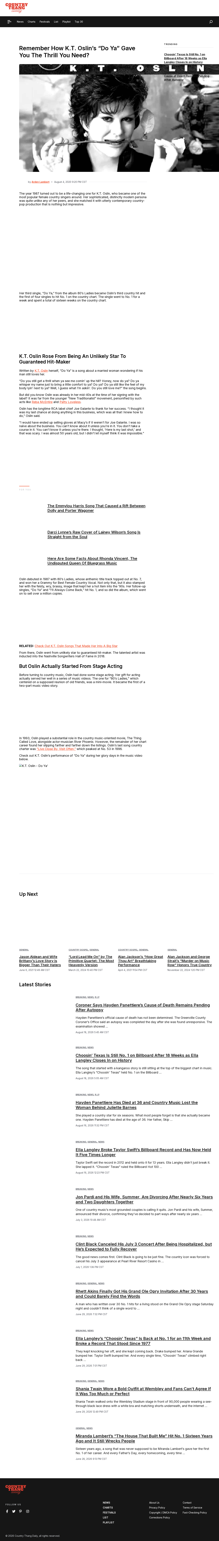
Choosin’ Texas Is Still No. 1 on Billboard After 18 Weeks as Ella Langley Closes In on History (185, 58)
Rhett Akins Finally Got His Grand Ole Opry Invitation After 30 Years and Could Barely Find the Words (142, 1294)
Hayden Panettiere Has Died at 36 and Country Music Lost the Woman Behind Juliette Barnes (137, 1105)
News (90, 997)
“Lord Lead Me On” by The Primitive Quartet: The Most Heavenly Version (91, 961)
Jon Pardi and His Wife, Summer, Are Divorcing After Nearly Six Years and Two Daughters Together (144, 1199)
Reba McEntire (42, 402)
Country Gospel (78, 950)
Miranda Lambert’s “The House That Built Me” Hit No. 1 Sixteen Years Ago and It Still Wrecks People (144, 1438)
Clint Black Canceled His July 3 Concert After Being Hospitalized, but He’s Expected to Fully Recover (144, 1247)
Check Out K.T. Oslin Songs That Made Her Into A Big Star (76, 646)
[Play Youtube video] (83, 812)
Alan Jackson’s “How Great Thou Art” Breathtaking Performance (140, 961)
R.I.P (97, 997)
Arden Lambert (40, 181)
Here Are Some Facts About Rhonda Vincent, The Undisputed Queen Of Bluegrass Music (92, 560)
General (24, 950)
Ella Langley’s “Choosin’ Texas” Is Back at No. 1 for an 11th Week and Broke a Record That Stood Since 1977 (143, 1341)
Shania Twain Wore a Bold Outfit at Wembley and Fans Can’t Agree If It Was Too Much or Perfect (143, 1391)
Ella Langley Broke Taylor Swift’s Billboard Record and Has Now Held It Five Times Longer (143, 1152)
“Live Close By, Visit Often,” (56, 749)
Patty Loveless (70, 402)
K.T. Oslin (41, 370)
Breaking (81, 997)
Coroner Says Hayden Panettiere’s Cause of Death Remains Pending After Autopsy (188, 76)
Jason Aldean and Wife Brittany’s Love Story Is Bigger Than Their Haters (40, 961)
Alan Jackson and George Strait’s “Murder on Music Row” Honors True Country (190, 961)
